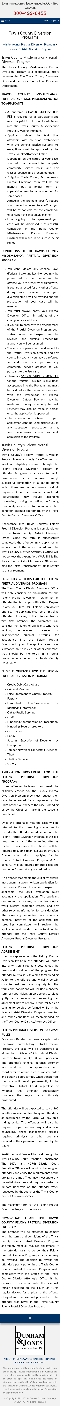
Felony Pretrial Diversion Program (30, 49)
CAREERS (38, 1359)
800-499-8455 (30, 13)
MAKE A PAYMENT (35, 1363)
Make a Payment (51, 21)
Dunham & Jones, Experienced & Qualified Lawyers (30, 5)
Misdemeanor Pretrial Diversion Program (29, 44)
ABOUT (8, 1359)
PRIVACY (19, 1363)
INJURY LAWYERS (22, 1359)
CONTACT (50, 1359)
